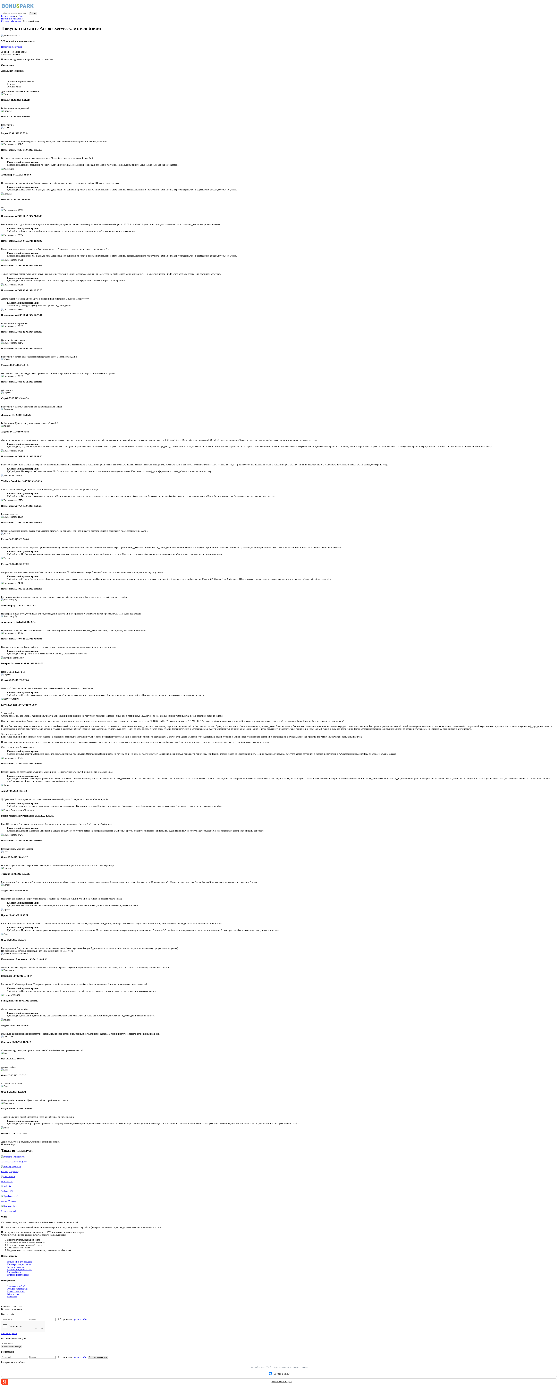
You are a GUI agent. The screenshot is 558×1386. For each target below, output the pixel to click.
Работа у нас (13, 1294)
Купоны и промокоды (18, 1275)
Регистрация (7, 16)
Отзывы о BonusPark (17, 1289)
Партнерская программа (19, 1264)
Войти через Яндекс (282, 1381)
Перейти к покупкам (11, 47)
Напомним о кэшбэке (12, 18)
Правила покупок (16, 1291)
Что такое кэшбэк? (16, 1286)
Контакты (12, 1296)
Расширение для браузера (19, 1261)
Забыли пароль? (9, 1333)
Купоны (11, 84)
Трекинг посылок (15, 1267)
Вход (21, 16)
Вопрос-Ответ (14, 1272)
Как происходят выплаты (19, 1269)
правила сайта (80, 1319)
